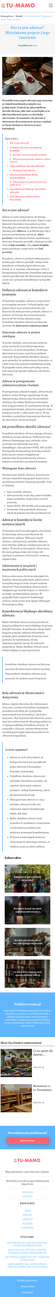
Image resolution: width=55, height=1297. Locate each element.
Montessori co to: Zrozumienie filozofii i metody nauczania (43, 1088)
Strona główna (7, 16)
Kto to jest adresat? (19, 143)
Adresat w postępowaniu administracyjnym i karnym (30, 160)
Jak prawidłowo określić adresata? (27, 166)
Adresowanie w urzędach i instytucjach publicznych (28, 183)
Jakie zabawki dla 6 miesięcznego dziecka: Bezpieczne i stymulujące (27, 1266)
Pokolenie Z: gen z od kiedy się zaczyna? (27, 879)
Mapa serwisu (27, 1286)
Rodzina (27, 1223)
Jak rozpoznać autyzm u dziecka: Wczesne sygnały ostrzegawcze (27, 1251)
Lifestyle (19, 16)
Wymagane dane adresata (24, 170)
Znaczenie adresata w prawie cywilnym (29, 154)
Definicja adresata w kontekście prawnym (26, 149)
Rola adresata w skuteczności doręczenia (24, 198)
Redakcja (27, 1192)
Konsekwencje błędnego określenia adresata (28, 190)
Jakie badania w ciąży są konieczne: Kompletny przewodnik (27, 1244)
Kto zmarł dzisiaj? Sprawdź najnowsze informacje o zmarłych (27, 910)
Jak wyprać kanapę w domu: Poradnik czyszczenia (27, 1258)
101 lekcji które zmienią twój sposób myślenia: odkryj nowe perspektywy (28, 974)
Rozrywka (27, 1228)
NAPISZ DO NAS (27, 1140)
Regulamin (27, 1292)
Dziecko (27, 1215)
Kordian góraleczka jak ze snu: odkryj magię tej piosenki (27, 942)
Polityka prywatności (27, 1280)
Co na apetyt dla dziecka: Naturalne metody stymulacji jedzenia (43, 1053)
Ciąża (27, 1210)
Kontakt (27, 1196)
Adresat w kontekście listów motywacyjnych (24, 176)
